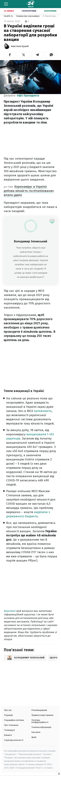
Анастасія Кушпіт (20, 46)
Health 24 (8, 16)
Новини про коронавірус (28, 16)
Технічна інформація (41, 727)
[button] (10, 55)
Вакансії (8, 735)
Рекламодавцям (39, 710)
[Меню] (6, 4)
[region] (31, 784)
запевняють (43, 411)
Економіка (50, 11)
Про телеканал (11, 725)
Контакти (35, 732)
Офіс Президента (28, 95)
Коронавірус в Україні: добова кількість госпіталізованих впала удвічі (29, 191)
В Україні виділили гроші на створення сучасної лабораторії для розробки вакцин (50, 16)
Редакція (8, 715)
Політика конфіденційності (39, 721)
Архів (33, 737)
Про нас (8, 710)
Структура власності (13, 740)
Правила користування (42, 715)
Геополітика (29, 11)
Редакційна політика (14, 720)
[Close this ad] (58, 773)
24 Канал (9, 11)
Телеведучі (9, 730)
